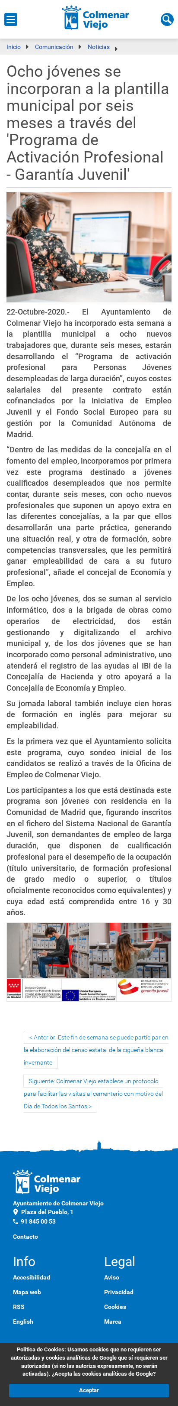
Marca (112, 1321)
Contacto (25, 1236)
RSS (19, 1306)
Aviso (111, 1277)
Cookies (115, 1306)
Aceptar (89, 1390)
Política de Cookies (40, 1349)
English (23, 1321)
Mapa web (27, 1292)
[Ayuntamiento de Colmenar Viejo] (96, 17)
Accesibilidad (31, 1277)
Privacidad (119, 1292)
